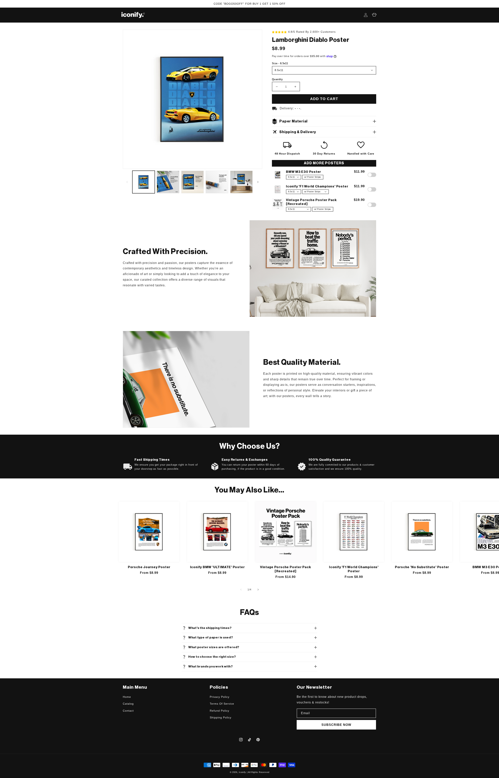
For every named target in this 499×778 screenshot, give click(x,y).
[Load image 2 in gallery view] (168, 182)
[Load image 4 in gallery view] (217, 182)
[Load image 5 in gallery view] (241, 182)
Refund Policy (219, 710)
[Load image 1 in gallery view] (143, 182)
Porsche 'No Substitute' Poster (422, 567)
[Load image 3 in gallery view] (192, 182)
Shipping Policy (220, 717)
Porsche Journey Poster (149, 567)
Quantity (277, 79)
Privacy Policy (219, 696)
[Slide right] (258, 182)
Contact (128, 710)
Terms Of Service (222, 703)
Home (127, 696)
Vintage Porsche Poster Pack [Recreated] (285, 569)
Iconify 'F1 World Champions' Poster (354, 569)
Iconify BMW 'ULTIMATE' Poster (217, 567)
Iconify (242, 772)
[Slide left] (127, 182)
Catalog (128, 703)
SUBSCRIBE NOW (336, 724)
